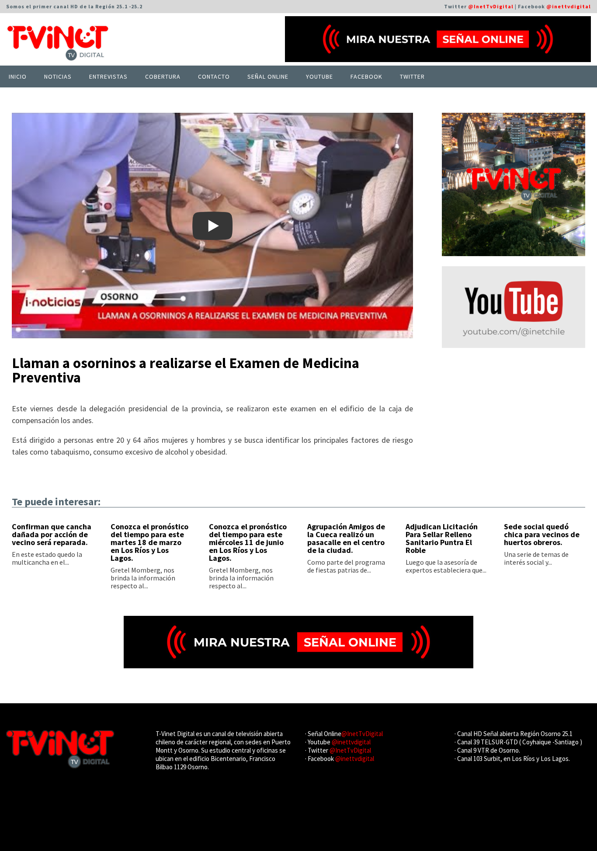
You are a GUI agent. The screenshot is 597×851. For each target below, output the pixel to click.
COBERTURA (162, 76)
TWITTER (412, 76)
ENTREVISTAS (108, 76)
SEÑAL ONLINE (267, 76)
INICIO (18, 76)
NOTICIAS (58, 76)
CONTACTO (214, 76)
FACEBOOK (366, 76)
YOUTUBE (319, 76)
